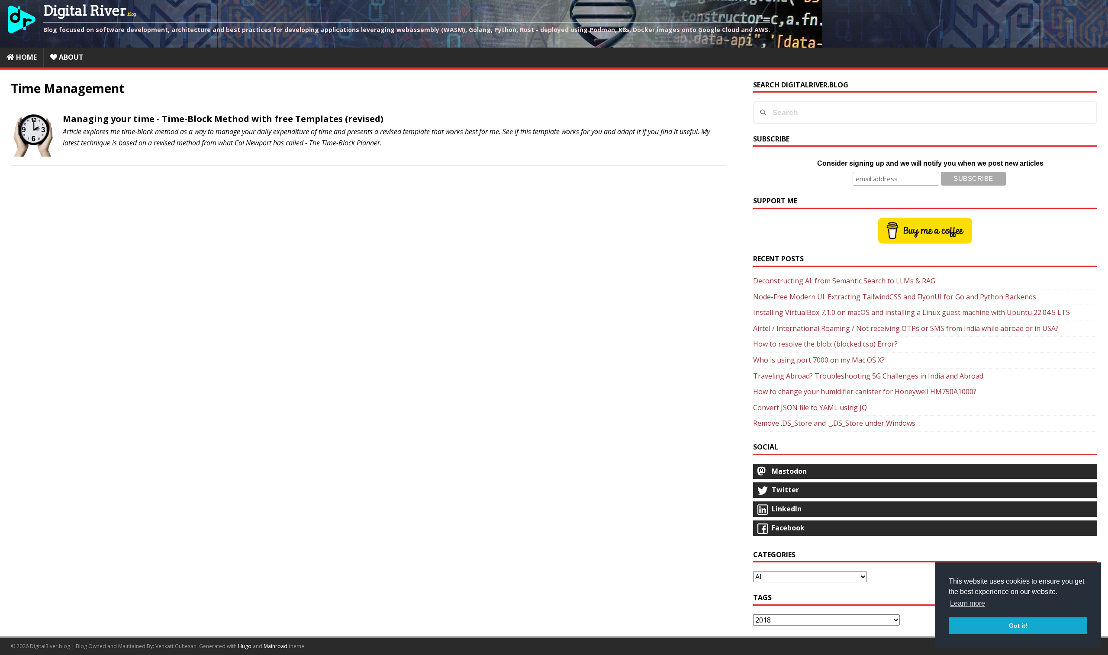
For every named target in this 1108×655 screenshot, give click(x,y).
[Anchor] (58, 119)
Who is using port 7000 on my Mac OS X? (819, 360)
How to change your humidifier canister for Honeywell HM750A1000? (864, 391)
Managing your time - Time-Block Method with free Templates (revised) (223, 119)
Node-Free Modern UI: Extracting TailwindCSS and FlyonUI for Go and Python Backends (894, 297)
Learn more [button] (967, 603)
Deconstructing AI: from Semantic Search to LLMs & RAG (844, 281)
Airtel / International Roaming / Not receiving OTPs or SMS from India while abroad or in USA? (906, 328)
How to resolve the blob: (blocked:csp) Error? (825, 344)
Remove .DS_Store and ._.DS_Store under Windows (834, 423)
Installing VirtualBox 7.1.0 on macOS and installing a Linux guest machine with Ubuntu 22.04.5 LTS (911, 312)
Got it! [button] (1018, 625)
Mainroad (275, 646)
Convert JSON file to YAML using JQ (810, 407)
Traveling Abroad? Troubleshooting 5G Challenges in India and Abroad (868, 376)
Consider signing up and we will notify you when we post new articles (930, 163)
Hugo (244, 646)
